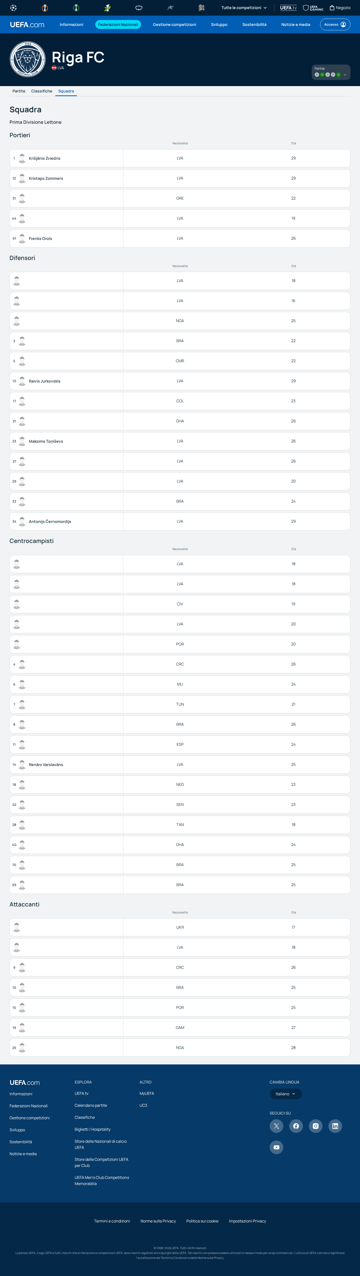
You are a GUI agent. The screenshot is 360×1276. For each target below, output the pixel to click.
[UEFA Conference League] (76, 7)
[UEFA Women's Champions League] (139, 7)
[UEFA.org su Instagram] (316, 1131)
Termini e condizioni (112, 1221)
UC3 (143, 1105)
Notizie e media (23, 1153)
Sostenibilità (21, 1141)
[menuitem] (73, 24)
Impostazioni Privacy (247, 1221)
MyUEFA (147, 1093)
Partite (18, 91)
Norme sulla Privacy (158, 1221)
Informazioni (21, 1093)
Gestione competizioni (30, 1117)
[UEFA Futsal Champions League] (170, 7)
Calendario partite (91, 1105)
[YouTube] (276, 1152)
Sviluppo (17, 1129)
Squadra (66, 91)
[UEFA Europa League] (45, 7)
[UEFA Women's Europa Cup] (107, 7)
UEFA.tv (81, 1093)
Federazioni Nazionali (29, 1105)
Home (27, 24)
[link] (71, 24)
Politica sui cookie (202, 1221)
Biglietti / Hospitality (92, 1129)
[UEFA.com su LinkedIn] (335, 1131)
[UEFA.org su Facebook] (296, 1131)
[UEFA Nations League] (201, 7)
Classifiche (41, 91)
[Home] (25, 1082)
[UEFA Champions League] (13, 7)
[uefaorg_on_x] (276, 1131)
